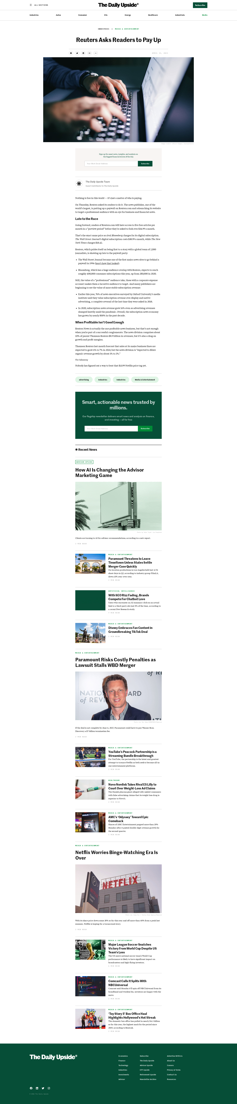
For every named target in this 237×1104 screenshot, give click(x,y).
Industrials (180, 15)
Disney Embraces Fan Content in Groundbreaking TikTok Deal (130, 630)
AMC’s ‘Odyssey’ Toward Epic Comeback (128, 819)
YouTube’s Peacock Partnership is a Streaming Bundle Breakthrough (132, 754)
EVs (105, 15)
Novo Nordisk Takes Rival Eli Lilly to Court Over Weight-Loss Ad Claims (132, 786)
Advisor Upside (84, 462)
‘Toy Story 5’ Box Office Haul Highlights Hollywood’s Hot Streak (132, 1015)
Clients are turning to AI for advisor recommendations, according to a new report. (113, 538)
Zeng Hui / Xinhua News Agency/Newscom (147, 915)
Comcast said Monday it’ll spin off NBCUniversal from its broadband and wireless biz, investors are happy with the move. (134, 991)
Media (204, 15)
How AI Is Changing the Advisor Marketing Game (109, 472)
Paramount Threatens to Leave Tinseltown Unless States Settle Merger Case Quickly (130, 562)
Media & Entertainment (127, 29)
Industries (34, 15)
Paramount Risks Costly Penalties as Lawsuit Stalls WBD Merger (115, 662)
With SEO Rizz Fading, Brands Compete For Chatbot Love (128, 597)
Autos (58, 15)
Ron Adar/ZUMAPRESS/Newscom (152, 722)
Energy (128, 15)
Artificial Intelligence (121, 591)
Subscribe (145, 164)
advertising (84, 379)
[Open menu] (39, 4)
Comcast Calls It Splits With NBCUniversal (127, 983)
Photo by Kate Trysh (144, 532)
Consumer (82, 15)
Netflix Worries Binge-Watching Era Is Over (116, 854)
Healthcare (153, 15)
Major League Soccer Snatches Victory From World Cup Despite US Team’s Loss (132, 948)
